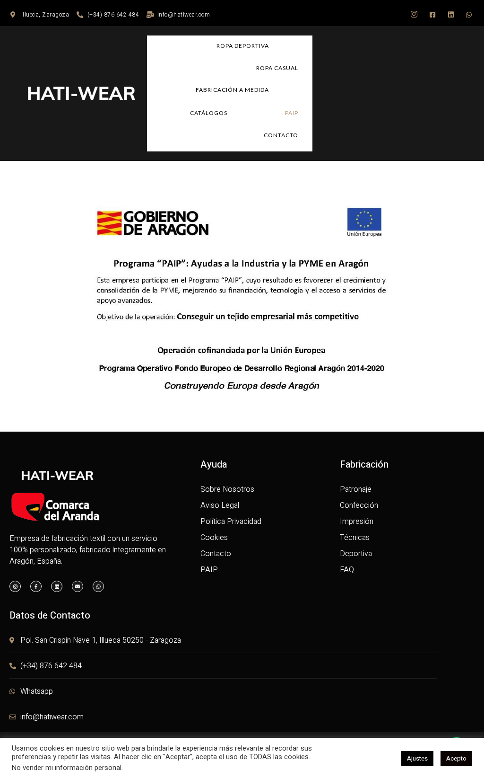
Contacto (281, 135)
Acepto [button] (456, 758)
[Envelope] (77, 586)
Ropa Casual (277, 67)
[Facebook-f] (36, 586)
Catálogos (208, 112)
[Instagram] (15, 586)
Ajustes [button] (417, 758)
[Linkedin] (56, 586)
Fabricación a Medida (232, 89)
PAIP (291, 112)
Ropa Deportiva (242, 45)
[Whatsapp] (98, 586)
